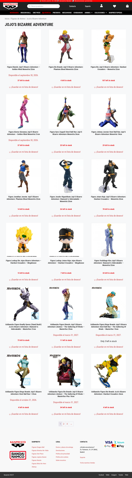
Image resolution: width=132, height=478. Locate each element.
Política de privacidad (63, 454)
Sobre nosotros (61, 460)
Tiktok (126, 475)
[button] (23, 87)
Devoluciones (60, 450)
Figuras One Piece (37, 454)
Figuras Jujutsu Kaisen (39, 457)
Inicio (7, 18)
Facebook (101, 475)
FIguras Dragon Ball (38, 447)
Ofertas (34, 467)
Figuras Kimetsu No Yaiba (40, 450)
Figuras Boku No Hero (39, 464)
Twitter (107, 475)
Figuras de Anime (18, 18)
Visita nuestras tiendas (87, 463)
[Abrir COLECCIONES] (106, 12)
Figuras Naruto (36, 460)
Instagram (114, 475)
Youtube (121, 475)
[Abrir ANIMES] (92, 12)
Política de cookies (62, 457)
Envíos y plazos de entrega (64, 447)
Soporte (82, 457)
